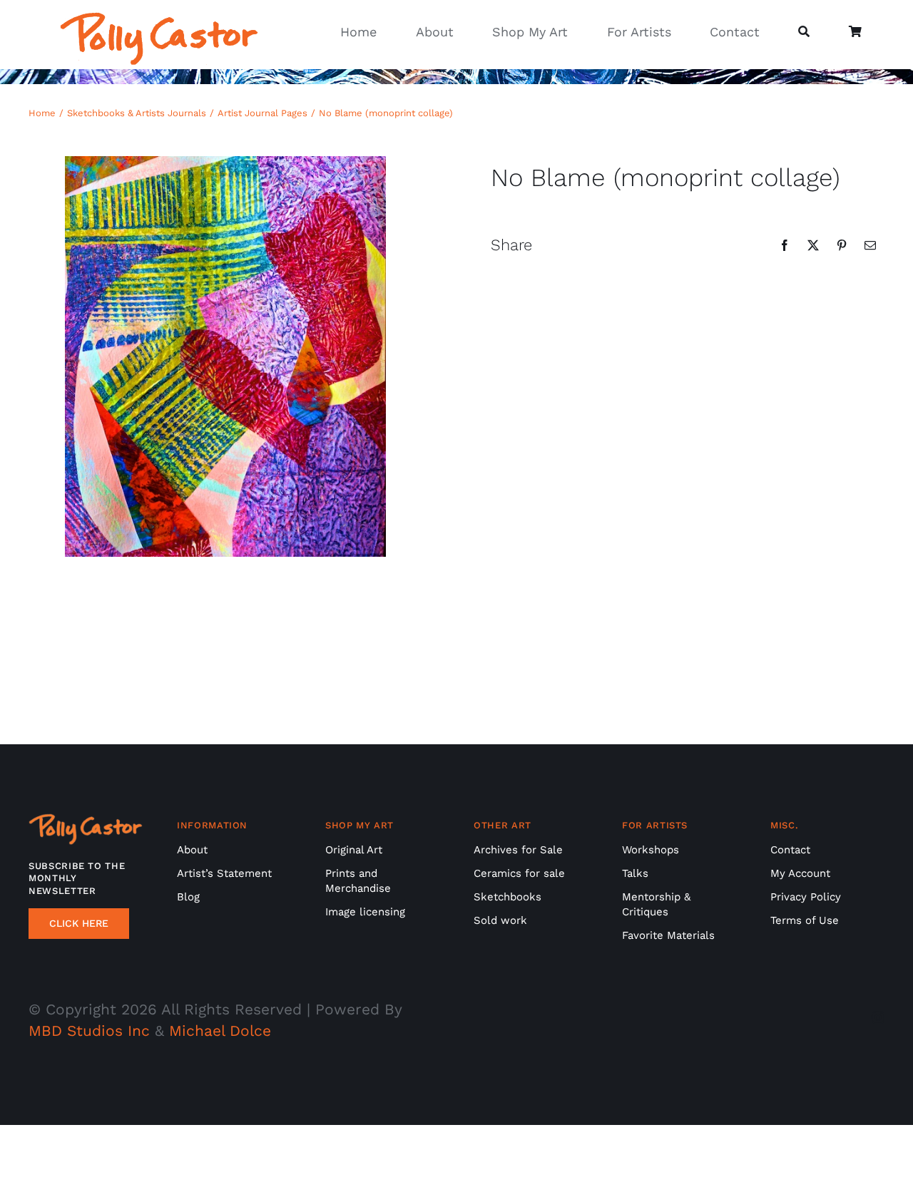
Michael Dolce (220, 1030)
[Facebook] (784, 245)
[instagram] (878, 1017)
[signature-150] (159, 19)
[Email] (870, 245)
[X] (813, 245)
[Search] (804, 32)
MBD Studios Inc (89, 1030)
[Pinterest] (841, 245)
